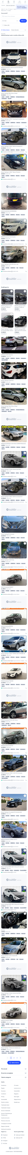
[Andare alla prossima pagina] (20, 1057)
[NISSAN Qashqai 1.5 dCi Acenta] (14, 232)
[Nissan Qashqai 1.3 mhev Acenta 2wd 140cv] (14, 464)
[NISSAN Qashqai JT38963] (14, 1015)
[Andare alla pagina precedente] (7, 1057)
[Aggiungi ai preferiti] (25, 51)
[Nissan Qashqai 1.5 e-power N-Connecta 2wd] (14, 807)
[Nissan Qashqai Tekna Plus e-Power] (14, 87)
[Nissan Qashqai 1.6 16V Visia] (14, 555)
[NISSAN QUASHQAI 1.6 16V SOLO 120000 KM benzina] (14, 437)
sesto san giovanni (10, 5)
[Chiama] (26, 126)
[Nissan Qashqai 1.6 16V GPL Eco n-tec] (14, 259)
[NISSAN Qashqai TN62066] (14, 676)
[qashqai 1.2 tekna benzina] (14, 348)
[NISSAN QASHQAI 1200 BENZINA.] (14, 205)
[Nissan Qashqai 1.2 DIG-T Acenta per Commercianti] (14, 114)
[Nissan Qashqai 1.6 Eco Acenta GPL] (14, 949)
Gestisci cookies (5, 1102)
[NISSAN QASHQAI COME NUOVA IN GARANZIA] (14, 61)
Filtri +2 (23, 21)
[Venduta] (14, 924)
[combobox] (15, 16)
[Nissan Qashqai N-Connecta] (14, 528)
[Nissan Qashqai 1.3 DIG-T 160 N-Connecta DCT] (14, 140)
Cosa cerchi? (4, 13)
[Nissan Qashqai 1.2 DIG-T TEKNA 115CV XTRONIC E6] (14, 648)
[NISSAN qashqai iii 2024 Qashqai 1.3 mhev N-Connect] (7, 300)
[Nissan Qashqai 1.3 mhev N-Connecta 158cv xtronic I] (7, 324)
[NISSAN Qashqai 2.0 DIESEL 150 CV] (14, 834)
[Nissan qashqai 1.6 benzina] (14, 374)
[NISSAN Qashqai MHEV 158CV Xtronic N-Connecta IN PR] (21, 324)
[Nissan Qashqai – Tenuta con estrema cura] (14, 1041)
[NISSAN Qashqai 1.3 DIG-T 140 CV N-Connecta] (14, 768)
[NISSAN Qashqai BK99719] (14, 621)
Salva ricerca (6, 30)
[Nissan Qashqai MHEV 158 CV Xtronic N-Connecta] (14, 860)
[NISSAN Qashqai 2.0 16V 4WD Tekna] (14, 714)
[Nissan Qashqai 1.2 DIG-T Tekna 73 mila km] (14, 167)
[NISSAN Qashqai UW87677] (14, 582)
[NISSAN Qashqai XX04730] (14, 740)
